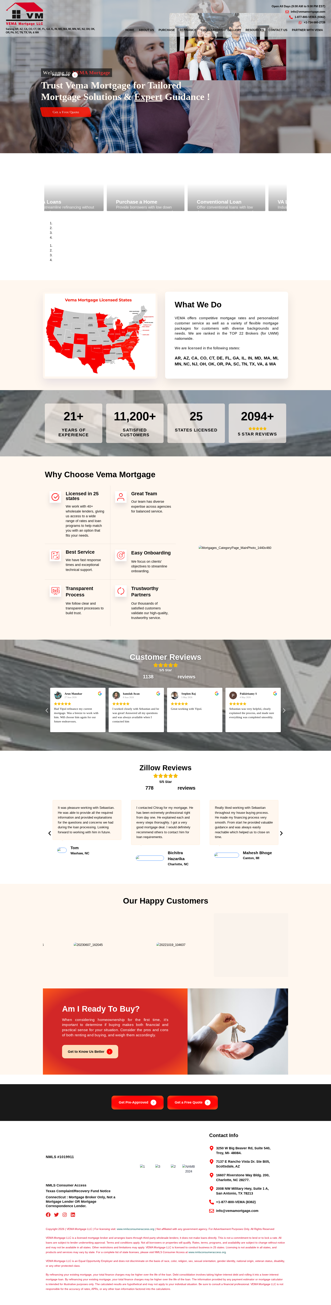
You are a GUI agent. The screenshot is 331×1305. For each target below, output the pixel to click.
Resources (255, 30)
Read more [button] (235, 726)
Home (129, 30)
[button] (284, 711)
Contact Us (278, 30)
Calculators (212, 30)
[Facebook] (48, 1214)
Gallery (234, 30)
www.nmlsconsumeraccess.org (135, 1228)
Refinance (187, 30)
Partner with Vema (307, 30)
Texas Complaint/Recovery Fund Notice (78, 1191)
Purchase (167, 30)
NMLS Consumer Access (66, 1185)
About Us (146, 30)
